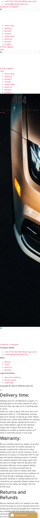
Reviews (7, 31)
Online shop (9, 25)
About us (8, 28)
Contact (7, 33)
